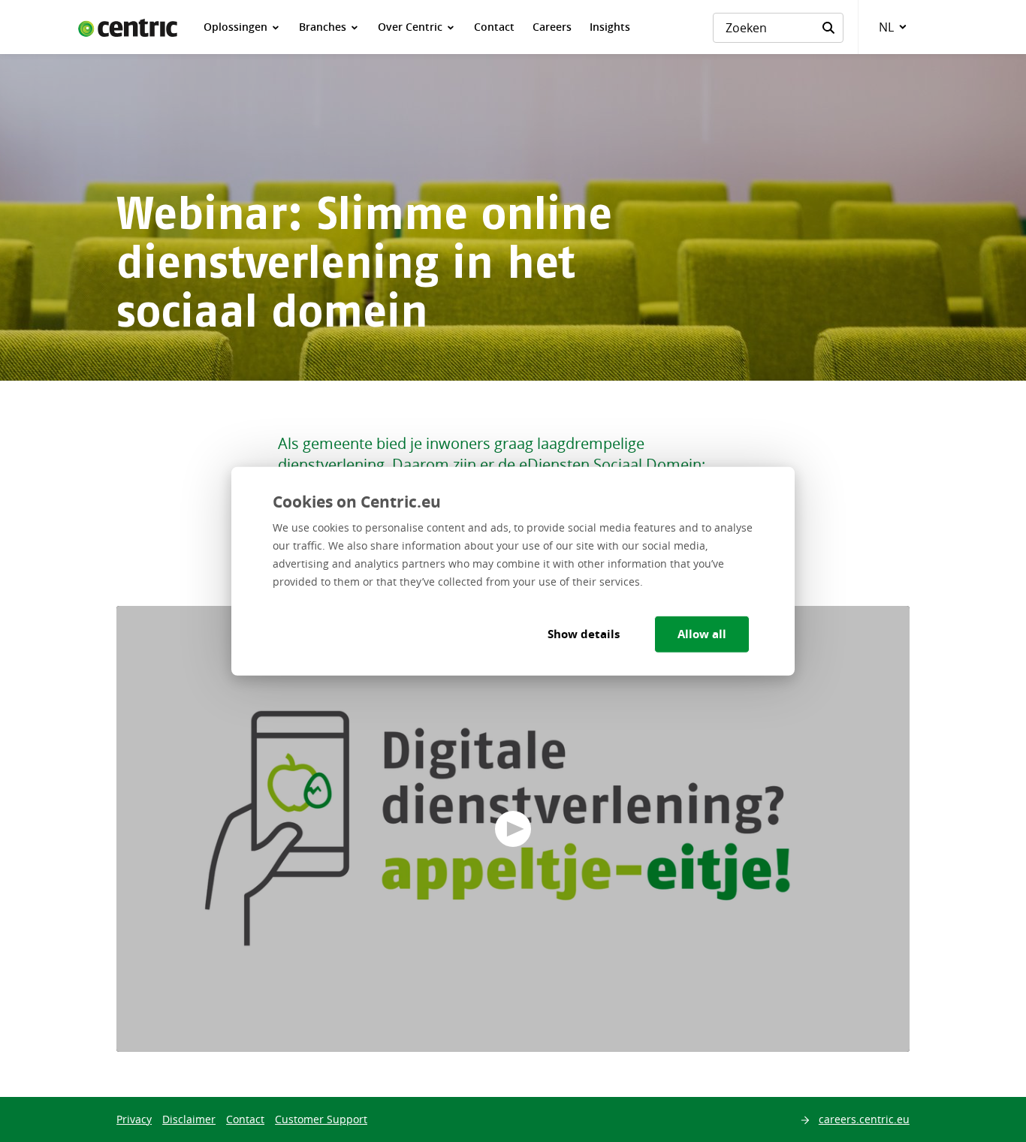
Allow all (701, 634)
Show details (584, 634)
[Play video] (513, 829)
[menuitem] (242, 27)
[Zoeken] (828, 28)
